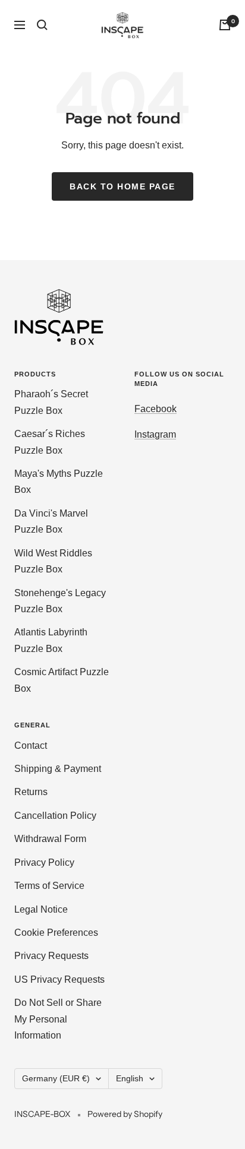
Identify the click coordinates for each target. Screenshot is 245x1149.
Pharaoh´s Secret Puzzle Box (51, 402)
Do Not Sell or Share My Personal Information (58, 1019)
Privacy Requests (51, 956)
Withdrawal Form (50, 839)
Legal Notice (41, 909)
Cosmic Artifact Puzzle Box (61, 680)
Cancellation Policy (55, 816)
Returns (31, 792)
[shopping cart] (225, 25)
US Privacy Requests (59, 979)
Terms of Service (49, 886)
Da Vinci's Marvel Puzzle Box (51, 521)
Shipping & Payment (57, 769)
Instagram (155, 434)
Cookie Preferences (56, 933)
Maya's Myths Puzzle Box (58, 482)
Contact (30, 745)
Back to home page (122, 186)
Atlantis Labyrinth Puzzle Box (50, 640)
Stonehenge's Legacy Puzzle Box (60, 601)
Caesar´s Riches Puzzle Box (49, 442)
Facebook (155, 409)
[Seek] (42, 25)
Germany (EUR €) (56, 1078)
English (129, 1078)
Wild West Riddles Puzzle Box (53, 561)
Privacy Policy (44, 862)
